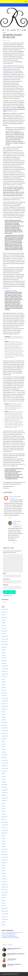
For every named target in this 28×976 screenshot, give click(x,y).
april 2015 (4, 873)
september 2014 (5, 892)
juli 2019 (3, 741)
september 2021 (5, 674)
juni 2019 (3, 744)
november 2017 (5, 792)
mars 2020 (4, 719)
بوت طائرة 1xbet (5, 932)
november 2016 (5, 824)
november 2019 (5, 730)
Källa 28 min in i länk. (12, 111)
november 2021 (5, 668)
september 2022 (5, 644)
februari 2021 (4, 692)
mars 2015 (4, 876)
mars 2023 (4, 628)
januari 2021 (4, 695)
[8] (20, 296)
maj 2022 (3, 652)
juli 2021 (3, 679)
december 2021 (5, 665)
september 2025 (5, 609)
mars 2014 (4, 905)
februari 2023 (4, 630)
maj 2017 (3, 808)
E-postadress (6, 579)
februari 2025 (4, 617)
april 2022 (4, 655)
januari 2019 (4, 757)
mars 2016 (4, 846)
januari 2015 (4, 881)
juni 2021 (3, 682)
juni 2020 (3, 711)
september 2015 (5, 859)
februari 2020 (4, 722)
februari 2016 (4, 849)
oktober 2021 (4, 671)
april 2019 (4, 749)
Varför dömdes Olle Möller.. (14, 937)
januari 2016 (4, 851)
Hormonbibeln (18, 184)
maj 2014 (3, 903)
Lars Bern (17, 444)
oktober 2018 (4, 765)
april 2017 (4, 811)
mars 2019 (4, 752)
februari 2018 (4, 784)
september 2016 (5, 830)
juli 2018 (3, 773)
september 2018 (5, 768)
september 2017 (5, 797)
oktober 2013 (4, 916)
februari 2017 (4, 816)
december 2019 (5, 727)
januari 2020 (4, 725)
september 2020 (5, 706)
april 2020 (4, 717)
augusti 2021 (4, 676)
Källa (19, 214)
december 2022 (5, 636)
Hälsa (4, 32)
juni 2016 (3, 838)
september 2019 (5, 736)
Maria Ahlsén (14, 67)
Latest (10, 944)
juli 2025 (3, 614)
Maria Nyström (13, 496)
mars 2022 (4, 657)
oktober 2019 (4, 733)
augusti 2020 (4, 709)
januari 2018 (4, 787)
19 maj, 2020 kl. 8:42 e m (17, 524)
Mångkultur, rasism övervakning (16, 932)
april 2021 (4, 687)
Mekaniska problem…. (13, 936)
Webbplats (5, 584)
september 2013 (5, 919)
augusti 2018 (4, 771)
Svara (10, 517)
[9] (20, 305)
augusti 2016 (4, 833)
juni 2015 (3, 868)
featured (4, 601)
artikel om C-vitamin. (16, 392)
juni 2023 (3, 620)
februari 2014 (4, 908)
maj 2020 (3, 714)
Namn (4, 573)
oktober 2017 (4, 795)
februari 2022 (4, 660)
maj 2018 (3, 776)
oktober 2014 (4, 889)
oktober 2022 (4, 641)
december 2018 (5, 760)
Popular (4, 944)
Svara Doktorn (10, 444)
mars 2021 (4, 690)
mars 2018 (4, 781)
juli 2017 (3, 803)
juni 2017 (3, 806)
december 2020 (5, 698)
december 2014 (5, 884)
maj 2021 (3, 684)
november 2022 (5, 639)
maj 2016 (3, 841)
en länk (6, 399)
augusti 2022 (4, 647)
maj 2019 (3, 746)
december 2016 (5, 822)
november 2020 (5, 700)
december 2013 (5, 911)
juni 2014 (3, 900)
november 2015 (5, 857)
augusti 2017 (4, 800)
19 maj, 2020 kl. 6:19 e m (13, 498)
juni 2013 (3, 921)
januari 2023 (4, 633)
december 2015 (5, 854)
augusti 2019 (4, 738)
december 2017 (5, 789)
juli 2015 (3, 865)
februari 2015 (4, 878)
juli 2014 (3, 897)
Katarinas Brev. (12, 934)
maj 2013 (3, 924)
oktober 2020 (4, 703)
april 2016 (4, 843)
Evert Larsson (17, 521)
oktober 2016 (4, 827)
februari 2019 (4, 754)
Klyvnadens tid (8, 2)
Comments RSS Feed (7, 595)
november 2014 (5, 886)
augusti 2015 (4, 862)
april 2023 (4, 625)
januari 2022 (4, 663)
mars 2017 (4, 814)
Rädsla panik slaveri (13, 933)
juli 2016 (3, 835)
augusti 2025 (4, 612)
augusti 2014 (4, 894)
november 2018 (5, 762)
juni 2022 (3, 649)
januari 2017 (4, 819)
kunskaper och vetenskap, (8, 77)
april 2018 (4, 779)
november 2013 (5, 913)
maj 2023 (3, 622)
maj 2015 (3, 870)
